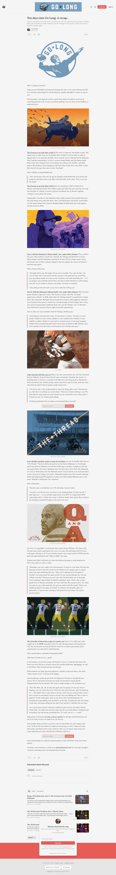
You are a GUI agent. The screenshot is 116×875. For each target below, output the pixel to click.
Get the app (66, 867)
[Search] (91, 7)
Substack (49, 871)
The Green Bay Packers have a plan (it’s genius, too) (45, 641)
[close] (74, 819)
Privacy (57, 863)
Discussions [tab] (40, 791)
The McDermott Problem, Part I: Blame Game (45, 811)
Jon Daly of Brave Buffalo (53, 717)
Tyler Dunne (34, 28)
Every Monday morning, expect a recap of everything (46, 461)
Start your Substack (53, 867)
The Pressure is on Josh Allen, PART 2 (41, 186)
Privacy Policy (70, 848)
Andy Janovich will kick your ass (39, 375)
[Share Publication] (95, 7)
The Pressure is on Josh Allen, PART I (41, 152)
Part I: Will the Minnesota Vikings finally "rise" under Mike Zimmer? (52, 254)
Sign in (111, 7)
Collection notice (69, 863)
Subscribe (102, 7)
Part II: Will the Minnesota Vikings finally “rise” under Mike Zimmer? (53, 292)
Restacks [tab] (38, 770)
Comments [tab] (31, 770)
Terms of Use (66, 847)
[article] (58, 801)
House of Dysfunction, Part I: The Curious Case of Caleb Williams (49, 797)
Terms (61, 863)
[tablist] (34, 770)
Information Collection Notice (57, 848)
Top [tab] (29, 791)
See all (30, 837)
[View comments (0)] (34, 34)
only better (78, 664)
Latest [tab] (33, 791)
